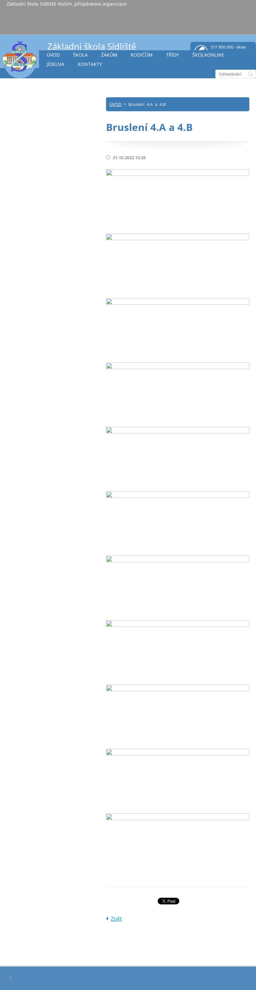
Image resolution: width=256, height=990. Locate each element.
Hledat (250, 74)
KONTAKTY (90, 64)
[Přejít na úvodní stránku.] (19, 59)
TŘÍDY (172, 55)
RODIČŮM (142, 55)
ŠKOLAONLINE (208, 55)
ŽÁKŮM (109, 55)
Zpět (116, 918)
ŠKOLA (80, 55)
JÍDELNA (55, 64)
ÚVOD (53, 55)
